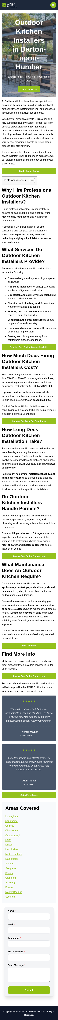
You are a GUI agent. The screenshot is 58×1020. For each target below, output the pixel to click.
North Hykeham (13, 854)
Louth (8, 840)
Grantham (10, 878)
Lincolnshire (11, 849)
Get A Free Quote (29, 795)
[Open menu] (53, 5)
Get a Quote (27, 89)
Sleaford (9, 863)
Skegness (10, 868)
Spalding (10, 882)
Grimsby (9, 825)
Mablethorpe (12, 859)
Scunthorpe (11, 821)
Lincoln (9, 844)
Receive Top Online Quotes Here (29, 556)
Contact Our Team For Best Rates (29, 421)
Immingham (11, 816)
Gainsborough (12, 835)
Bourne (9, 887)
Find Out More (29, 645)
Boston (9, 873)
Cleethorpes (11, 830)
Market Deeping (13, 892)
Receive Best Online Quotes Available (29, 347)
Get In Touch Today (29, 171)
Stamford (10, 896)
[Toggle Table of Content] (30, 180)
